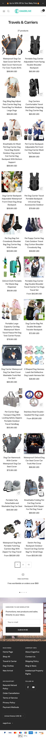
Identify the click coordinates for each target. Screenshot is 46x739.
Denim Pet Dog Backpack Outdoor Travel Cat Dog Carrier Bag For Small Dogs (34, 547)
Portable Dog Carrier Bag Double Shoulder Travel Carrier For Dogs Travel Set (34, 285)
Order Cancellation (11, 693)
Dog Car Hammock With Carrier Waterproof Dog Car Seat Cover (12, 462)
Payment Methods (11, 707)
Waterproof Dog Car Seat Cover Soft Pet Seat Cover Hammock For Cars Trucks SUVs (12, 63)
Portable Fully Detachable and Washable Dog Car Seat (12, 503)
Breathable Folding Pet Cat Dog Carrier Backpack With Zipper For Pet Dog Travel (34, 504)
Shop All (6, 656)
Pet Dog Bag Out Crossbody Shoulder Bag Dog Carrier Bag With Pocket (12, 243)
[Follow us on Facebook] (28, 687)
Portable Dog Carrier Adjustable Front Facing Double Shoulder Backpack (34, 63)
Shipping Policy (32, 661)
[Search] (8, 11)
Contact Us (30, 656)
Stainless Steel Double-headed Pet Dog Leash (34, 413)
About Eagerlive (32, 652)
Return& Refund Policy (10, 687)
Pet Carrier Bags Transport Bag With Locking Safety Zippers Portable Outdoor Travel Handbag (12, 418)
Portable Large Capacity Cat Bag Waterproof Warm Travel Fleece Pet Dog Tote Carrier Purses (11, 329)
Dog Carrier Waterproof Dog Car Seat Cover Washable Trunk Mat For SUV (11, 374)
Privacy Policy (9, 702)
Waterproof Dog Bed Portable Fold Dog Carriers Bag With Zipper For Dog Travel (11, 547)
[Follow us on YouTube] (33, 687)
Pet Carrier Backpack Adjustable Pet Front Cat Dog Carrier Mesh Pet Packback (34, 148)
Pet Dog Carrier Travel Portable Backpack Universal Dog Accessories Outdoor (34, 200)
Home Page (8, 652)
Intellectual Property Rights (34, 672)
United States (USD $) (12, 716)
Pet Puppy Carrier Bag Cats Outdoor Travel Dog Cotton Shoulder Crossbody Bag (34, 243)
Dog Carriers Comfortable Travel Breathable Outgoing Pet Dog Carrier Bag (34, 106)
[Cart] (42, 11)
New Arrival (8, 670)
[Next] (28, 564)
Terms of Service (10, 698)
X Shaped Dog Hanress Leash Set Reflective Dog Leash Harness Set (34, 372)
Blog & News (30, 666)
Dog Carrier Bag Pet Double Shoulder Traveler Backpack (34, 326)
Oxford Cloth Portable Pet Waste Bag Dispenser (12, 284)
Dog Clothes (8, 666)
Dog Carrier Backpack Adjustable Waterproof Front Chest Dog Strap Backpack (12, 200)
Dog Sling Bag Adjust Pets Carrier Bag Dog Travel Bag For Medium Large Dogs (12, 106)
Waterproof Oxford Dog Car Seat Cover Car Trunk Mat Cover (34, 460)
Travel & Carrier (10, 661)
